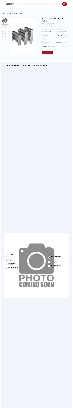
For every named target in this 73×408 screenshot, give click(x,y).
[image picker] (4, 21)
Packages (34, 4)
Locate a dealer (47, 52)
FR (59, 4)
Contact (56, 4)
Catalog (3, 13)
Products (19, 4)
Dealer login (64, 4)
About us (13, 4)
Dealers (50, 4)
